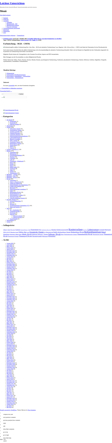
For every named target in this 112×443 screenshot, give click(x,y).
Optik (11, 190)
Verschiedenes (10, 220)
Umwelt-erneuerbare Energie (17, 198)
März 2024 (9, 277)
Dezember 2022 (11, 296)
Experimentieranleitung (16, 155)
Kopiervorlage (76, 229)
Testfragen (12, 168)
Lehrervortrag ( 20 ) (25, 40)
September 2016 (11, 403)
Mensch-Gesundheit (15, 139)
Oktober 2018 (10, 366)
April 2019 (9, 357)
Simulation (6, 234)
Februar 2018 (10, 377)
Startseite (5, 18)
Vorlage (12, 171)
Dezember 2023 (11, 281)
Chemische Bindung (15, 134)
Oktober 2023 (10, 283)
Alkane (5, 229)
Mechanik (12, 188)
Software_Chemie (43, 234)
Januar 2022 (10, 310)
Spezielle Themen (11, 199)
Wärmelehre (51, 236)
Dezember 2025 (11, 250)
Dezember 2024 (11, 264)
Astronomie (13, 180)
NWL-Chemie (13, 140)
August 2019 (10, 351)
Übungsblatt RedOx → (6, 91)
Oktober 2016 (10, 401)
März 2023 (9, 292)
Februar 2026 (10, 247)
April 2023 (9, 290)
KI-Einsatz (12, 213)
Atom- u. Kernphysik (15, 182)
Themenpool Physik (25, 236)
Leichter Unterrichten (12, 3)
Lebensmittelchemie (15, 137)
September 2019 (11, 349)
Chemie (9, 127)
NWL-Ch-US (6, 232)
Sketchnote (12, 234)
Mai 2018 (9, 373)
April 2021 (9, 321)
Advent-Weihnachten (15, 201)
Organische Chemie (15, 142)
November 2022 (11, 298)
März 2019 (9, 358)
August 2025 (10, 256)
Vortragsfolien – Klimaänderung (15, 77)
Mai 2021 (9, 320)
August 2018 (10, 369)
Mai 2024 (9, 274)
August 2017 (10, 386)
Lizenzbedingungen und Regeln (11, 28)
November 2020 (11, 329)
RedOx (55, 232)
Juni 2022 (9, 302)
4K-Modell (9, 120)
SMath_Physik (27, 234)
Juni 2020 (9, 336)
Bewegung (13, 229)
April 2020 (9, 339)
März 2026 (9, 246)
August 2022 (10, 301)
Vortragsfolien (13, 173)
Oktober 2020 (10, 330)
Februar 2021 (10, 324)
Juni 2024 (9, 273)
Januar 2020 (10, 343)
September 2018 (11, 367)
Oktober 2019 (10, 348)
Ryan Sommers (32, 410)
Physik (8, 179)
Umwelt (12, 148)
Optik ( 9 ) (35, 40)
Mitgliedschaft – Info (12, 24)
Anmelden (6, 21)
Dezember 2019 (11, 345)
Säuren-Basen (13, 145)
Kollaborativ (13, 121)
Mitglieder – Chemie (12, 174)
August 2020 (10, 333)
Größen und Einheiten (15, 186)
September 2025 (11, 255)
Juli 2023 (9, 286)
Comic (29, 229)
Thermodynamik (14, 196)
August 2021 (10, 317)
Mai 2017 (9, 391)
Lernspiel (102, 230)
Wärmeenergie (10, 73)
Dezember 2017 (11, 380)
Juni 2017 (9, 389)
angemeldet (11, 85)
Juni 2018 (9, 372)
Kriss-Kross (85, 229)
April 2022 (9, 305)
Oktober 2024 (10, 267)
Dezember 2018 (11, 363)
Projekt (12, 164)
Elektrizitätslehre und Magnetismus (19, 185)
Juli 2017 (9, 388)
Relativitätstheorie (14, 193)
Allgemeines (10, 126)
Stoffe (11, 146)
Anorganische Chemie (15, 130)
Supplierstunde (14, 219)
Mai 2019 (9, 355)
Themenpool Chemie (13, 236)
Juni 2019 (9, 354)
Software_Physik (54, 234)
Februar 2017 (10, 395)
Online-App (22, 232)
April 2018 (9, 374)
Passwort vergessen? (12, 26)
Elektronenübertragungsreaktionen (19, 136)
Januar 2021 (10, 326)
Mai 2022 (9, 304)
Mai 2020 (9, 338)
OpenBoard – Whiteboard (16, 161)
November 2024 (11, 265)
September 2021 (11, 315)
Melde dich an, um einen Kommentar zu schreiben (47, 38)
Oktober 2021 (10, 314)
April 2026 (9, 245)
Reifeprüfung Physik (15, 192)
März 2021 (9, 323)
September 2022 (11, 299)
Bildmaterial (13, 154)
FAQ (4, 32)
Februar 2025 (10, 262)
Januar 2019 (10, 361)
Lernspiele (12, 158)
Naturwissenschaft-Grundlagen (18, 189)
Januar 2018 (10, 379)
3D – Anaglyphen (14, 210)
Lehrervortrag (93, 229)
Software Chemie (17, 216)
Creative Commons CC (13, 149)
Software (12, 214)
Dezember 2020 (11, 327)
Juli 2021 (9, 318)
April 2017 (9, 392)
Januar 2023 (10, 295)
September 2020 (11, 332)
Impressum (6, 29)
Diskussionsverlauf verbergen (7, 35)
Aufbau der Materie (15, 183)
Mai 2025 (9, 259)
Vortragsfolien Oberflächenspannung (16, 74)
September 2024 (11, 268)
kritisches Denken (14, 124)
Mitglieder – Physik (12, 177)
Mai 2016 (9, 407)
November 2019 (11, 346)
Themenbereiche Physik (84, 234)
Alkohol (8, 229)
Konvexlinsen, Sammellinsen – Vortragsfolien (18, 76)
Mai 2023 (9, 289)
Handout (12, 157)
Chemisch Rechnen (15, 133)
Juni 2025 (9, 258)
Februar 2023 (10, 293)
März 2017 (9, 394)
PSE (45, 232)
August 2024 (10, 270)
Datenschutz (6, 31)
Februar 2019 (10, 360)
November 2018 (11, 364)
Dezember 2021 (11, 311)
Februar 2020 (10, 342)
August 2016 (10, 404)
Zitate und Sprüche (15, 207)
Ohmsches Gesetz (14, 232)
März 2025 (9, 261)
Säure (62, 234)
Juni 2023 (9, 287)
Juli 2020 (9, 335)
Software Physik (17, 217)
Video (11, 170)
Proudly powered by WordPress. (8, 410)
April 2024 (9, 276)
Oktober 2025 (10, 253)
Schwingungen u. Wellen (16, 195)
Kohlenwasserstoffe (62, 230)
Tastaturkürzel (20, 35)
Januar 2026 (10, 249)
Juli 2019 (9, 352)
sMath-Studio (13, 167)
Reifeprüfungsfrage (92, 232)
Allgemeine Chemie (15, 128)
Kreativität (12, 123)
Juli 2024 (9, 271)
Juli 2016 (9, 405)
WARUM (5, 19)
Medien (8, 151)
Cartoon (17, 230)
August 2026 (10, 243)
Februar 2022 (10, 308)
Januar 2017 (10, 397)
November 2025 (11, 252)
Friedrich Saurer (8, 38)
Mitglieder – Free (11, 176)
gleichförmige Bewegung (46, 229)
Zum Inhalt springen (5, 15)
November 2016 (11, 400)
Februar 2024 (10, 279)
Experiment (35, 230)
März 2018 (9, 376)
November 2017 (11, 382)
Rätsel (11, 165)
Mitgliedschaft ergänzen (13, 25)
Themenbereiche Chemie (70, 234)
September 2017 (11, 385)
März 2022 (9, 307)
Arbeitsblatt (13, 152)
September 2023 (11, 284)
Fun (11, 202)
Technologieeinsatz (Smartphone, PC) (19, 205)
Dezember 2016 (11, 398)
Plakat (11, 162)
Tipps (8, 208)
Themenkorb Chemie (98, 234)
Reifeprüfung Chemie (15, 143)
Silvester (12, 204)
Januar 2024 (10, 280)
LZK (11, 159)
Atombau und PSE (15, 131)
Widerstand (45, 236)
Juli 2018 (9, 370)
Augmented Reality (15, 211)
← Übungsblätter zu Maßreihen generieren (11, 88)
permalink (30, 38)
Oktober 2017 (10, 383)
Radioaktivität (49, 232)
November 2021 (11, 312)
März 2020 (9, 341)
